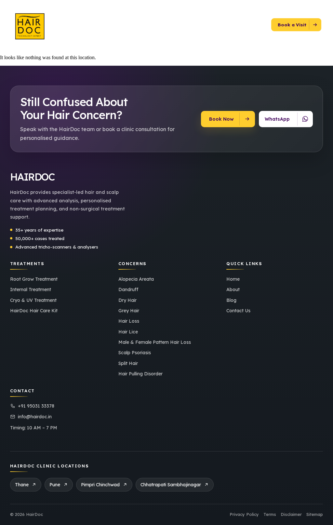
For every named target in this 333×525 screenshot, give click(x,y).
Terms (269, 514)
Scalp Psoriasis (134, 353)
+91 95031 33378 (36, 406)
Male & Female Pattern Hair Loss (154, 342)
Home (233, 279)
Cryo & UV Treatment (33, 300)
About (92, 23)
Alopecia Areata (136, 279)
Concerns (113, 23)
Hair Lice (128, 332)
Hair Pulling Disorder (140, 374)
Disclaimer (291, 514)
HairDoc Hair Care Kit (34, 311)
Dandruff (128, 289)
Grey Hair (128, 311)
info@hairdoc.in (35, 417)
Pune (54, 485)
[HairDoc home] (34, 24)
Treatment (146, 23)
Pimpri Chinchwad (100, 485)
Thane (22, 485)
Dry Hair (127, 300)
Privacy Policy (244, 514)
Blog (213, 23)
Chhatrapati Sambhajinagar (170, 485)
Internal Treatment (30, 289)
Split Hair (128, 363)
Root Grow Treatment (34, 279)
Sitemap (314, 514)
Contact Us (235, 23)
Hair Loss (128, 321)
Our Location (183, 23)
